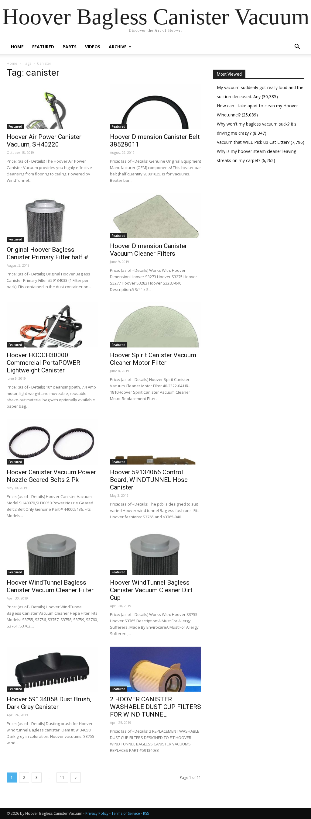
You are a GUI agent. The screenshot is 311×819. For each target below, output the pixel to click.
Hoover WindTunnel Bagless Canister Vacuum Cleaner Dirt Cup (151, 590)
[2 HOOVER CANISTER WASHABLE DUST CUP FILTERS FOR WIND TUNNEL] (155, 669)
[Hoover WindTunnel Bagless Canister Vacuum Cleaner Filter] (52, 552)
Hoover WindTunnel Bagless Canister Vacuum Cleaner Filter (50, 586)
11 (62, 777)
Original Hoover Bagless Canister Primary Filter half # (47, 253)
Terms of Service (125, 813)
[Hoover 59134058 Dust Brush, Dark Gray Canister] (52, 669)
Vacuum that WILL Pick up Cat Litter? (254, 142)
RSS (146, 813)
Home (17, 47)
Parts (70, 47)
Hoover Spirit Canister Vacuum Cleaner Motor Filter (153, 358)
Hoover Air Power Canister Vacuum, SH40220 (44, 140)
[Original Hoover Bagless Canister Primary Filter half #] (52, 217)
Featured (43, 47)
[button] (297, 47)
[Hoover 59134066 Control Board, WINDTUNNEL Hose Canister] (155, 441)
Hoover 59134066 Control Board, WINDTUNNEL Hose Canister (149, 479)
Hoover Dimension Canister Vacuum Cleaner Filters (148, 249)
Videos (92, 47)
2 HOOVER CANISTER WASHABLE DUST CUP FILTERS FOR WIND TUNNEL (155, 707)
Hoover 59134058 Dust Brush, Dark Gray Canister (49, 703)
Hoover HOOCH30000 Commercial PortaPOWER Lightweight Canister (43, 362)
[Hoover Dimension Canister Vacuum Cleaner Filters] (155, 215)
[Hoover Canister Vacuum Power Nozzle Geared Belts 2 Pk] (52, 441)
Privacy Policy (96, 813)
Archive (118, 47)
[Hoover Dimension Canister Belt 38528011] (155, 106)
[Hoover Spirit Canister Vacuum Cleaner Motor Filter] (155, 324)
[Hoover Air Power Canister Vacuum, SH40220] (52, 106)
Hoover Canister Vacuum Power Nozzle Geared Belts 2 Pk (51, 475)
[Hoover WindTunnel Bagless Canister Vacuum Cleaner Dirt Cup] (155, 552)
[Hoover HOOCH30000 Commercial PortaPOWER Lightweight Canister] (52, 324)
